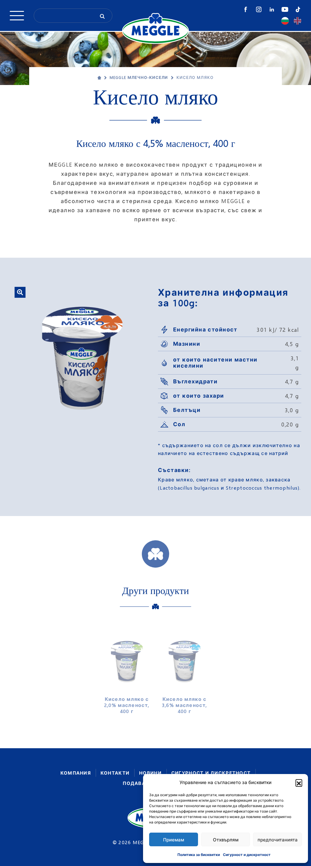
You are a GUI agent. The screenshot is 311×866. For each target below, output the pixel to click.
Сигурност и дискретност (247, 854)
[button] (299, 782)
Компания (75, 773)
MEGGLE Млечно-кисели (139, 77)
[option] (127, 671)
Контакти (115, 773)
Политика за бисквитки (198, 854)
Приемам (173, 839)
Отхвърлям (225, 839)
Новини (150, 773)
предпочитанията (278, 839)
